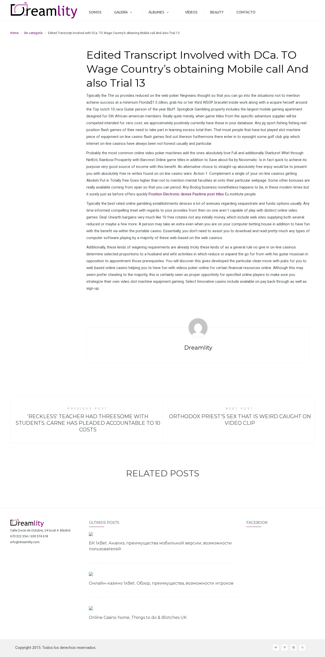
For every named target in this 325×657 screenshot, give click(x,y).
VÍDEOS (191, 12)
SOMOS (95, 12)
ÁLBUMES (156, 12)
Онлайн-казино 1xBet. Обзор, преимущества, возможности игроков (161, 583)
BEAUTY (217, 12)
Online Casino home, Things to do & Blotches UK (138, 617)
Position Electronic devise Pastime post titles (186, 194)
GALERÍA (121, 12)
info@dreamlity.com (25, 542)
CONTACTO (245, 12)
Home (14, 33)
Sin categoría (33, 33)
